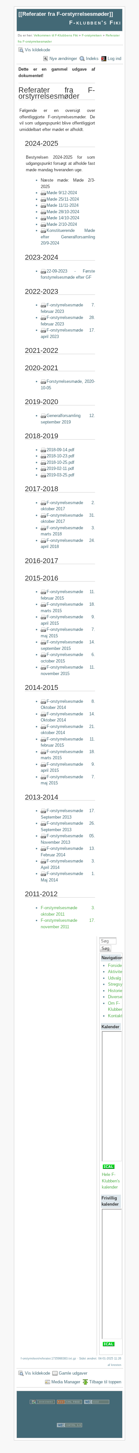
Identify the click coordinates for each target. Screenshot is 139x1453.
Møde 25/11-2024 (63, 199)
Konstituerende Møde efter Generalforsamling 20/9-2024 (68, 236)
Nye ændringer (63, 58)
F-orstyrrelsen (92, 35)
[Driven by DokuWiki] (42, 1411)
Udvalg (114, 978)
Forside (115, 965)
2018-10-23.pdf (60, 455)
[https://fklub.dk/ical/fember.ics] (108, 1168)
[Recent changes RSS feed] (69, 1411)
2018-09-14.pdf (60, 449)
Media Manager (65, 1381)
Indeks (92, 58)
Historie (115, 990)
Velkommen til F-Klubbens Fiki (56, 35)
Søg (105, 948)
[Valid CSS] (97, 1411)
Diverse (115, 996)
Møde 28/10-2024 (63, 211)
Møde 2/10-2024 (62, 224)
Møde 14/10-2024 (63, 217)
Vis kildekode (37, 49)
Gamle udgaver (73, 1373)
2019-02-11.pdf (60, 468)
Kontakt (115, 1015)
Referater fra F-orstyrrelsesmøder (65, 14)
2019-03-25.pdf (60, 475)
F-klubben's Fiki (95, 23)
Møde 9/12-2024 (62, 192)
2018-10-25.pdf (60, 462)
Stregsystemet (121, 984)
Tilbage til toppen (105, 1381)
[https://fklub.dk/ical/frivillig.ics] (108, 1345)
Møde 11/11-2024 (63, 205)
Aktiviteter (117, 971)
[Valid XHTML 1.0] (69, 1434)
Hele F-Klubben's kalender (111, 1180)
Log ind (114, 58)
